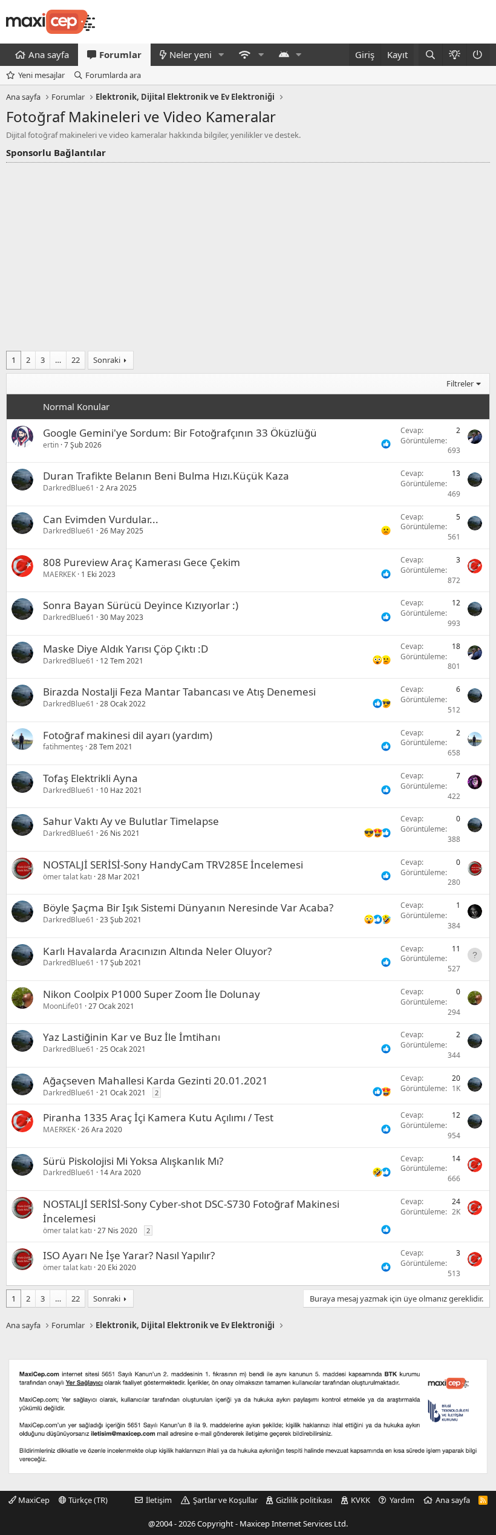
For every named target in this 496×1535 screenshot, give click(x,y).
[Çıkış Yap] (478, 55)
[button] (221, 55)
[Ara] (430, 55)
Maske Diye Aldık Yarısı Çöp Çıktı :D (125, 649)
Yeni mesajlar (41, 75)
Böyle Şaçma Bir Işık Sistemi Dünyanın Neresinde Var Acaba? (188, 907)
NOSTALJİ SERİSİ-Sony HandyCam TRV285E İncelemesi (173, 865)
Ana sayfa (48, 54)
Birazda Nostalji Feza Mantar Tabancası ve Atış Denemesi (179, 692)
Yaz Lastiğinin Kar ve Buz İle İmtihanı (131, 1037)
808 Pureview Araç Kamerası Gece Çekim (141, 562)
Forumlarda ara (113, 75)
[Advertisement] (248, 253)
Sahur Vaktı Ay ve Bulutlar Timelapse (131, 821)
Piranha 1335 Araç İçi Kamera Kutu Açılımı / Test (158, 1117)
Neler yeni (190, 54)
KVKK (360, 1499)
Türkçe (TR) (87, 1499)
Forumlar (120, 54)
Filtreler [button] (460, 383)
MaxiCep (33, 1499)
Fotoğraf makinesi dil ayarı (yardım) (127, 735)
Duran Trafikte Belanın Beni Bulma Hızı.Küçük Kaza (166, 476)
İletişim (159, 1499)
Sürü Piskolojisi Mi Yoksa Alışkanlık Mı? (133, 1161)
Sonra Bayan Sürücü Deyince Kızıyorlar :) (140, 605)
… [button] (58, 359)
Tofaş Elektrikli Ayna (90, 778)
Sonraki (106, 359)
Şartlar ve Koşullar (225, 1499)
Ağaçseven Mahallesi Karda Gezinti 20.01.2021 (155, 1080)
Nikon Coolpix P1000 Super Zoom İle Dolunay (151, 994)
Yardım (402, 1499)
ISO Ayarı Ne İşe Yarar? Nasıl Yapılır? (129, 1255)
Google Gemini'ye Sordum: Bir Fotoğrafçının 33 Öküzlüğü (180, 433)
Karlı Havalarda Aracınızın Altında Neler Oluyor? (157, 951)
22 (75, 359)
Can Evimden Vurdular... (100, 519)
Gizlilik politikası (304, 1499)
